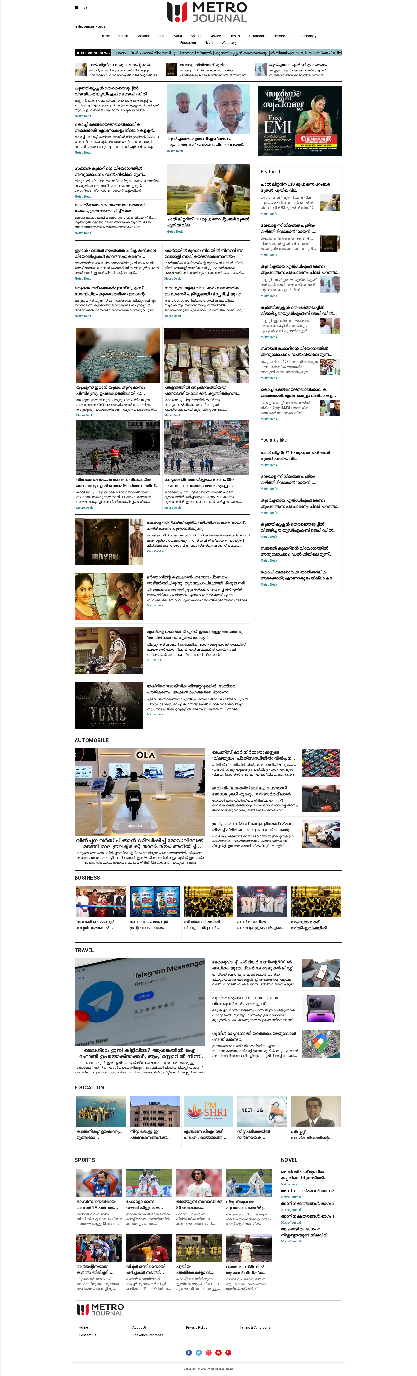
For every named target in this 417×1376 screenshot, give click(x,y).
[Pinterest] (228, 1353)
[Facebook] (189, 1353)
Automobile (257, 36)
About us (139, 1327)
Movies (215, 36)
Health (235, 36)
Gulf (161, 36)
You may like (274, 440)
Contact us (88, 1335)
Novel (209, 43)
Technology (307, 36)
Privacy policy (196, 1327)
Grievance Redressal (148, 1335)
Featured (270, 172)
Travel (84, 950)
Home (105, 36)
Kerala (123, 36)
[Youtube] (218, 1353)
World (177, 36)
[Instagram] (209, 1353)
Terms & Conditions (255, 1327)
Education (188, 43)
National (143, 36)
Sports (196, 36)
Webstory (229, 43)
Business (282, 36)
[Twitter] (199, 1353)
